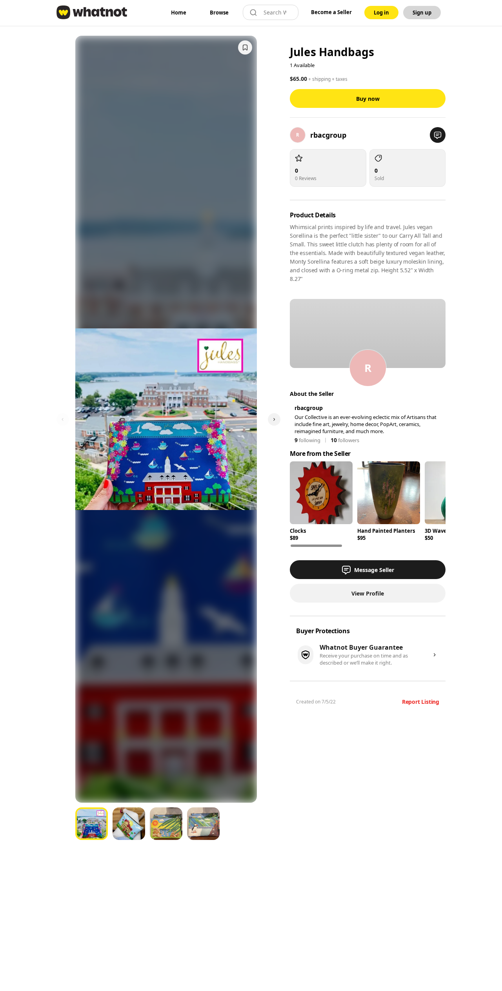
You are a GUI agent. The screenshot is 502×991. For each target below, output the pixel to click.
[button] (438, 135)
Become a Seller (331, 12)
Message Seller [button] (374, 570)
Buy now (368, 98)
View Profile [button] (367, 593)
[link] (179, 12)
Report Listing (420, 701)
